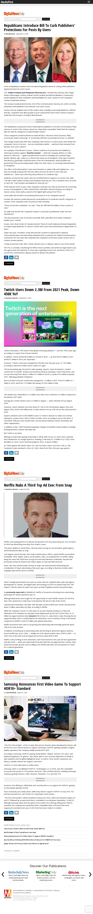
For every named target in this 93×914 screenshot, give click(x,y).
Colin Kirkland (11, 693)
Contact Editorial (38, 890)
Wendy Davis (10, 34)
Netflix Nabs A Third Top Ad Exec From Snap (20, 832)
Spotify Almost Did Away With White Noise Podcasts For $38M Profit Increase (32, 840)
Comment (9, 263)
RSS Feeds (49, 890)
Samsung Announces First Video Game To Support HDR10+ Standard (28, 836)
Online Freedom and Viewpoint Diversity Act (27, 92)
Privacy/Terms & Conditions (22, 893)
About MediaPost (18, 890)
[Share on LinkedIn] (11, 257)
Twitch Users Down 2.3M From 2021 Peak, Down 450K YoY (24, 829)
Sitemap (56, 890)
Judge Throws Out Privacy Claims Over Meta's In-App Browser (26, 844)
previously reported (15, 592)
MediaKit (29, 890)
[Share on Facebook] (6, 257)
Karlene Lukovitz (12, 298)
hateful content (34, 153)
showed (32, 616)
